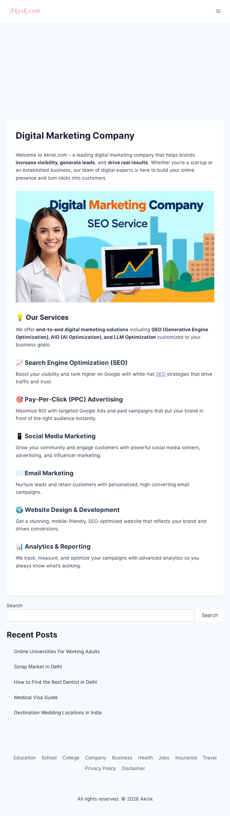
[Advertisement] (115, 64)
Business (122, 758)
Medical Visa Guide (36, 697)
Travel (210, 758)
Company (95, 758)
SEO (161, 374)
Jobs (163, 758)
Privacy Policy (100, 768)
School (49, 758)
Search (14, 605)
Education (24, 758)
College (71, 758)
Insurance (186, 758)
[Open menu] (218, 11)
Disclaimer (133, 768)
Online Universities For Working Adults (57, 651)
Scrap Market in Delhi (38, 666)
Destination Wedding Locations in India (58, 712)
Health (145, 758)
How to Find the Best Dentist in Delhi (55, 682)
